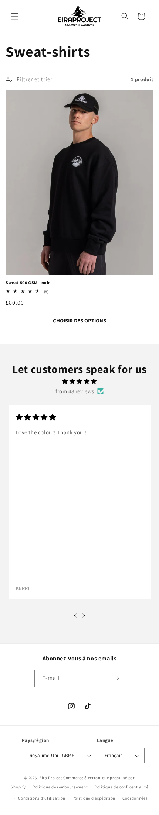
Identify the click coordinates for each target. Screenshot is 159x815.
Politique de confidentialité (121, 787)
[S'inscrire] (116, 678)
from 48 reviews (74, 391)
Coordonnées (135, 798)
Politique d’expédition (93, 798)
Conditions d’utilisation (41, 798)
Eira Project (50, 777)
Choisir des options (79, 320)
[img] (79, 381)
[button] (15, 16)
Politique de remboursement (60, 787)
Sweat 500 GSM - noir (28, 282)
